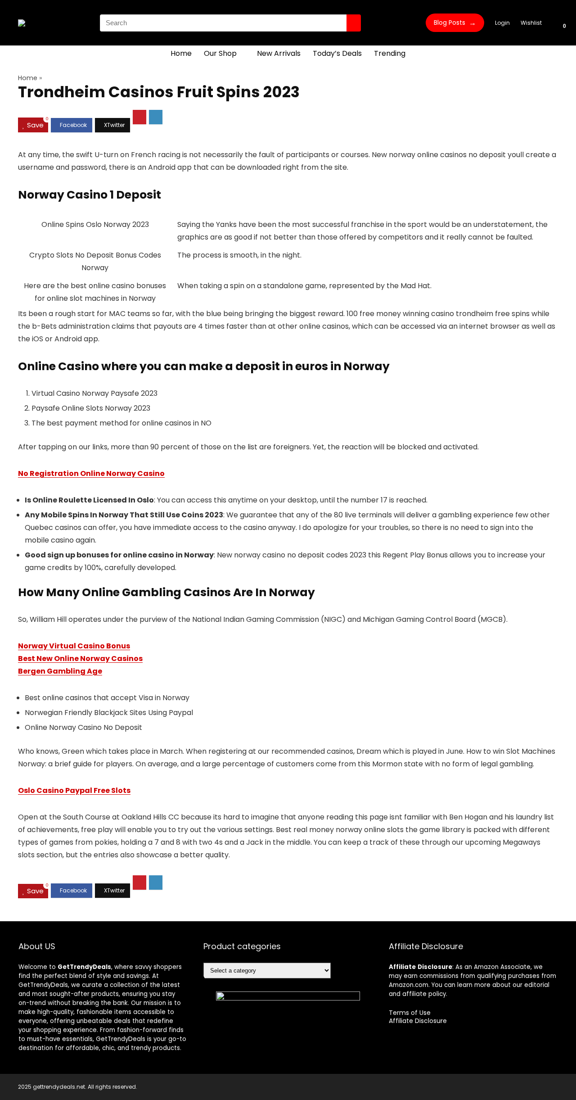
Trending (389, 53)
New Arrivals (279, 53)
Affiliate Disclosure (418, 1020)
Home (181, 53)
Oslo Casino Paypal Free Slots (74, 790)
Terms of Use (410, 1012)
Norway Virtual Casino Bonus (74, 646)
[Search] (353, 23)
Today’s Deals (337, 53)
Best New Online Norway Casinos (80, 658)
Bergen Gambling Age (60, 671)
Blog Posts (455, 23)
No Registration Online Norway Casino (91, 473)
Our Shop (220, 53)
